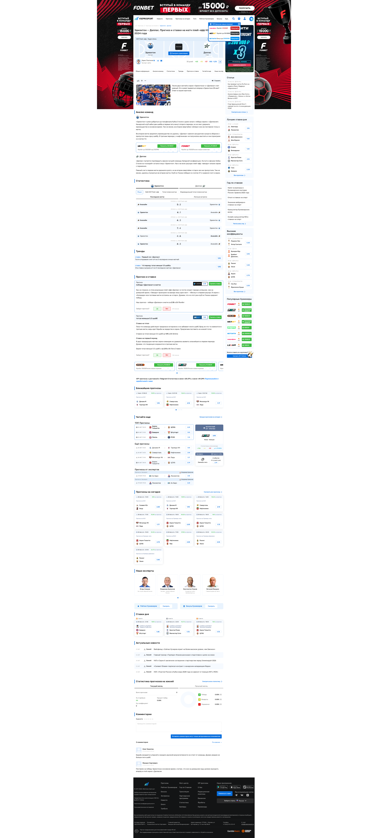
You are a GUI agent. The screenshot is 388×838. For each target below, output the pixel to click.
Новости (160, 19)
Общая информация (142, 71)
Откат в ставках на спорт (238, 197)
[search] (233, 19)
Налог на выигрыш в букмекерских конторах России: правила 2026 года (238, 190)
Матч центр (183, 783)
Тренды (180, 71)
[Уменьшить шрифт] (145, 81)
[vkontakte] (242, 795)
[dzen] (247, 795)
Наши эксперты (220, 71)
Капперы (182, 807)
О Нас (200, 787)
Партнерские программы (184, 797)
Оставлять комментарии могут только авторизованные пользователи (196, 736)
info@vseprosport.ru (247, 824)
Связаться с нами (225, 793)
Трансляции (184, 792)
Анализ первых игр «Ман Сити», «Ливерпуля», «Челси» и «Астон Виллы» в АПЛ (239, 95)
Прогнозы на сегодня (183, 19)
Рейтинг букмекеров (206, 19)
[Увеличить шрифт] (142, 81)
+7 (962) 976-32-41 (229, 824)
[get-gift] (239, 19)
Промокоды (202, 807)
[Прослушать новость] (213, 81)
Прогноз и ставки (193, 71)
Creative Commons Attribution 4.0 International (177, 815)
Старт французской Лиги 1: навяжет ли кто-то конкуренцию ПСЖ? (239, 105)
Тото (194, 19)
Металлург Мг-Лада (209, 400)
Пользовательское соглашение (144, 807)
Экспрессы (165, 796)
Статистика (171, 71)
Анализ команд (158, 71)
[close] (239, 24)
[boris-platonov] (220, 61)
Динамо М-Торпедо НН (148, 400)
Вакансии (202, 798)
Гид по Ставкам (185, 787)
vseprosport (143, 19)
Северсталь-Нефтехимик (179, 400)
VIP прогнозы (203, 783)
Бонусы (219, 19)
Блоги (163, 804)
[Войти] (245, 18)
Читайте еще (206, 71)
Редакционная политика (203, 793)
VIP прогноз (209, 438)
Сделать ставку (215, 284)
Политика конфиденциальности (144, 803)
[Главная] (135, 25)
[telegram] (236, 795)
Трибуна (164, 809)
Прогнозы (169, 19)
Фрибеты (201, 803)
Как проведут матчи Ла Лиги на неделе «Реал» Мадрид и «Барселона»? (239, 85)
